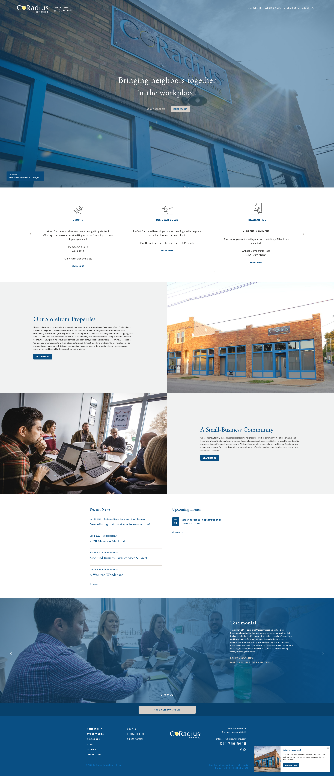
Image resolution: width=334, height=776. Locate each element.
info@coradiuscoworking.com (231, 738)
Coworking (125, 519)
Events (91, 749)
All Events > (177, 532)
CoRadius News (111, 519)
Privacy (120, 765)
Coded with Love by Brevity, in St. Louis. (228, 765)
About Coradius (156, 109)
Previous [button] (30, 233)
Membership (255, 8)
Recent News (100, 509)
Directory (93, 739)
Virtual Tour (291, 765)
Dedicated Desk (136, 734)
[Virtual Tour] (267, 759)
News (90, 744)
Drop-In (131, 729)
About (305, 8)
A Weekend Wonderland (107, 575)
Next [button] (303, 233)
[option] (167, 93)
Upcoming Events (186, 509)
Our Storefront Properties (64, 319)
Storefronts (291, 8)
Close (328, 748)
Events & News (273, 8)
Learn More (42, 356)
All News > (95, 584)
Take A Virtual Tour (167, 709)
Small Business (138, 519)
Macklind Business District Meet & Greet (118, 558)
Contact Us (94, 754)
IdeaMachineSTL (240, 768)
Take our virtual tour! (292, 750)
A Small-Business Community (236, 430)
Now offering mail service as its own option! (120, 524)
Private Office (135, 739)
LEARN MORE (209, 457)
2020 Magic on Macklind (107, 541)
